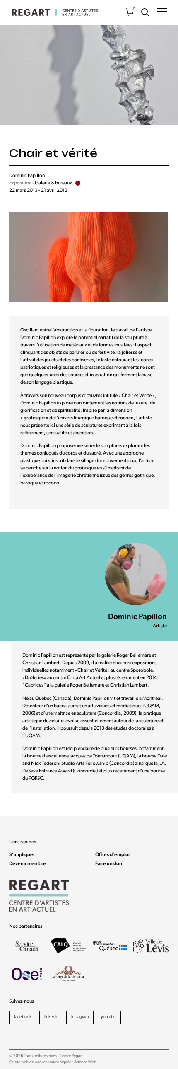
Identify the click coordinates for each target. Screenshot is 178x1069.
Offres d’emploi (112, 854)
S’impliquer (22, 854)
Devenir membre (27, 863)
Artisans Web (85, 1062)
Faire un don (108, 863)
